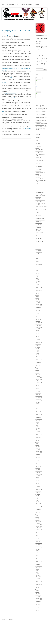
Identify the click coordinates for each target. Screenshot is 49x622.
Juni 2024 (37, 313)
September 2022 (39, 345)
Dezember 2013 (39, 506)
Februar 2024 (38, 319)
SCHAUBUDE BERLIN (39, 232)
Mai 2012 (37, 535)
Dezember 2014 (39, 488)
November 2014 (39, 489)
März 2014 (37, 501)
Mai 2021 (37, 370)
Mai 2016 (37, 462)
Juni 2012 (37, 533)
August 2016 (38, 457)
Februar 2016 (38, 466)
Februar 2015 (38, 484)
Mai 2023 (37, 333)
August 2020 (38, 383)
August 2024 (38, 310)
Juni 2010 (37, 570)
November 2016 (39, 452)
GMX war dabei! (39, 158)
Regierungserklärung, (10, 35)
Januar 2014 (38, 504)
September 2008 (39, 602)
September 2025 (39, 290)
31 (44, 63)
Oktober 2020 (38, 380)
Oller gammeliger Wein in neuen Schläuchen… (41, 120)
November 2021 (39, 360)
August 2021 (38, 365)
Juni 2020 (37, 386)
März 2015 (37, 483)
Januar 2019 (38, 413)
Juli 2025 (37, 293)
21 (39, 61)
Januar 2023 (38, 339)
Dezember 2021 (39, 359)
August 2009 (38, 586)
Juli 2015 (37, 477)
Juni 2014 (37, 497)
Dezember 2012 (39, 524)
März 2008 (37, 612)
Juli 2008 (37, 605)
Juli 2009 (37, 587)
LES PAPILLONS (38, 221)
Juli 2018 (37, 422)
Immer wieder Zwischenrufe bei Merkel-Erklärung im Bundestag (16, 31)
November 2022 (39, 342)
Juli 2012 (37, 532)
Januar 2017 (38, 449)
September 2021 (39, 364)
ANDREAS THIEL (38, 197)
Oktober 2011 (38, 546)
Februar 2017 (38, 448)
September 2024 (39, 308)
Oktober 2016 (38, 454)
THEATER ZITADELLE (39, 238)
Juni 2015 (37, 478)
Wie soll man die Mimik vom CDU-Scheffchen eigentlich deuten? (41, 128)
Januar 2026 (38, 284)
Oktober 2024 (38, 307)
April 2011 (37, 555)
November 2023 (39, 324)
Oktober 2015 (38, 472)
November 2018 (39, 416)
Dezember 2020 (39, 377)
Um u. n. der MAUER (39, 178)
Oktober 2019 (38, 399)
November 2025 (39, 287)
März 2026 (37, 281)
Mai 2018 (37, 425)
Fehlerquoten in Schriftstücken (10, 93)
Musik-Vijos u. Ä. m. (39, 168)
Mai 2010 (37, 572)
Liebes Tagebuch (39, 252)
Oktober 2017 (38, 435)
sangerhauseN (38, 175)
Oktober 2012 (38, 527)
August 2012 (38, 530)
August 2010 (38, 567)
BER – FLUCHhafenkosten (40, 203)
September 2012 (39, 529)
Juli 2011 (37, 550)
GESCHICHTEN (38, 157)
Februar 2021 (38, 374)
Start (3, 4)
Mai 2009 (37, 590)
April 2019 (37, 408)
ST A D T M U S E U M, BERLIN (41, 236)
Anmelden (37, 261)
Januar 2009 (38, 596)
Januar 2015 (38, 486)
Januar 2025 (38, 302)
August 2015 (38, 475)
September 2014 (39, 492)
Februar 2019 (38, 411)
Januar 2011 (38, 560)
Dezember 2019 (39, 396)
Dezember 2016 (39, 451)
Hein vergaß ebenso (6, 82)
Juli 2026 (37, 275)
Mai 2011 (37, 553)
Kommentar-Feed (39, 264)
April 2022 (37, 353)
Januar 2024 (38, 321)
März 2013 (37, 520)
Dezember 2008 (39, 598)
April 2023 (37, 334)
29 (41, 63)
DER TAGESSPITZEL (39, 151)
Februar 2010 (38, 576)
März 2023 (37, 336)
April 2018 (37, 426)
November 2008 (39, 599)
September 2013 (39, 511)
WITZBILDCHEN (38, 183)
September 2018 (39, 419)
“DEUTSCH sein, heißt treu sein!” (12, 4)
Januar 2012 (38, 541)
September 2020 (39, 382)
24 (44, 61)
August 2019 (38, 402)
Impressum (37, 4)
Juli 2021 (37, 367)
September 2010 (39, 566)
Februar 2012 (38, 540)
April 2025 (37, 298)
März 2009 (37, 593)
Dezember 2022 (39, 341)
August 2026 (38, 273)
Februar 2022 (38, 356)
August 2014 (38, 494)
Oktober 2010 (38, 564)
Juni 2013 (37, 515)
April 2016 (37, 463)
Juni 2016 (37, 460)
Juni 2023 (37, 331)
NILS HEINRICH (38, 227)
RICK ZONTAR (38, 229)
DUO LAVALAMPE (39, 250)
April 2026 (37, 279)
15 (41, 60)
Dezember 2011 (39, 543)
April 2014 (37, 500)
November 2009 (39, 581)
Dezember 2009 (39, 579)
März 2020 (37, 391)
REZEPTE (37, 174)
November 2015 (39, 471)
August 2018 (38, 420)
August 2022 (38, 347)
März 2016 (37, 465)
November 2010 (39, 563)
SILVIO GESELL (38, 233)
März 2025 (37, 299)
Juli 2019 (37, 403)
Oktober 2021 (38, 362)
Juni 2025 (37, 295)
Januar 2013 (38, 523)
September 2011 (39, 547)
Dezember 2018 (39, 414)
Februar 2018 (38, 429)
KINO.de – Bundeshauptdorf (41, 213)
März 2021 (37, 373)
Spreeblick (38, 253)
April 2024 (37, 316)
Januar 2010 (38, 578)
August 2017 (38, 439)
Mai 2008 (37, 608)
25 (46, 61)
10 (44, 58)
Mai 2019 (37, 406)
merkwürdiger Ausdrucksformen (15, 97)
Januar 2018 (38, 431)
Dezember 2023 (39, 322)
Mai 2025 (37, 296)
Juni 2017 (37, 442)
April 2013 (37, 518)
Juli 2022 (37, 348)
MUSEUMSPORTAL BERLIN (40, 224)
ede (20, 134)
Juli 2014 (37, 495)
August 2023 (38, 328)
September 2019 (39, 400)
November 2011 (39, 544)
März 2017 (37, 446)
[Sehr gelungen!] (39, 78)
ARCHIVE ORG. (38, 198)
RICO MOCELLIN (38, 230)
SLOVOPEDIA (38, 235)
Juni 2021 (37, 368)
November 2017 (39, 434)
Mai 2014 (37, 498)
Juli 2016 (37, 458)
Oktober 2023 (38, 325)
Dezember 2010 (39, 561)
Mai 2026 (37, 278)
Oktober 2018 (38, 417)
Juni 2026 (37, 276)
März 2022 (37, 354)
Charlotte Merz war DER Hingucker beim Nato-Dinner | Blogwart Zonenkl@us (41, 117)
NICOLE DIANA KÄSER (40, 226)
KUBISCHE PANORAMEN (40, 220)
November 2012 (39, 526)
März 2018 (37, 428)
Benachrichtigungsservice (27, 4)
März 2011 (37, 556)
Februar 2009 (38, 595)
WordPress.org (38, 266)
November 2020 (39, 379)
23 (42, 61)
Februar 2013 (38, 521)
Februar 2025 (38, 301)
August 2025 (38, 292)
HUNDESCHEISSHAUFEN (40, 161)
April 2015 (37, 481)
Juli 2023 (37, 330)
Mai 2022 (37, 351)
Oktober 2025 (38, 289)
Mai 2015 (37, 480)
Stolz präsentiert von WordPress (7, 619)
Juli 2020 (37, 385)
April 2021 (37, 371)
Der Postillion (38, 249)
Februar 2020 (38, 393)
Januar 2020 (38, 394)
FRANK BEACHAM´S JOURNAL (41, 209)
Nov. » (45, 64)
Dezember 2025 (39, 285)
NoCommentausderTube (40, 172)
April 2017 (37, 445)
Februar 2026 (38, 282)
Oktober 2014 (38, 491)
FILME (37, 155)
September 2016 (39, 455)
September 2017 (39, 437)
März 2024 (37, 318)
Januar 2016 (38, 468)
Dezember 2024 (39, 304)
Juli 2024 (37, 311)
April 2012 (37, 537)
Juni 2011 (37, 552)
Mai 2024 (37, 315)
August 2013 (38, 512)
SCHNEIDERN (38, 177)
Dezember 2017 (39, 432)
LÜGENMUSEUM (39, 223)
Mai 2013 (37, 517)
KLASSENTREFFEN (39, 166)
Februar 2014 (38, 503)
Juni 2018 (37, 423)
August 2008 (38, 604)
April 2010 (37, 573)
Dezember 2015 (39, 469)
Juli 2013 (37, 514)
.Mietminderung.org (39, 194)
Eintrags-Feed (38, 262)
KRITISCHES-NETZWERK (40, 218)
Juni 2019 (37, 405)
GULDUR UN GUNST (39, 160)
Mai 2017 (37, 443)
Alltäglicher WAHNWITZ (40, 138)
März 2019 (37, 409)
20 (37, 61)
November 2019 (39, 397)
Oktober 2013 (38, 509)
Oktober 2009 (38, 582)
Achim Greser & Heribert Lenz (41, 195)
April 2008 (37, 610)
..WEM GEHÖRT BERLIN (40, 192)
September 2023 (39, 327)
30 (42, 63)
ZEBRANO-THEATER (39, 241)
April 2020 (37, 390)
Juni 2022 (37, 350)
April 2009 (37, 592)
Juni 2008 (37, 607)
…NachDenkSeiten (39, 191)
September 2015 (39, 474)
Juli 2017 (37, 440)
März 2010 (37, 575)
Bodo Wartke (38, 204)
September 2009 (39, 584)
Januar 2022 (38, 357)
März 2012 (37, 538)
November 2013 (39, 507)
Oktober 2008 (38, 601)
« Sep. (37, 64)
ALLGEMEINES (38, 137)
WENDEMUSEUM (39, 240)
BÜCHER (37, 148)
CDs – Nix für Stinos (39, 149)
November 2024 (39, 305)
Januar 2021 (38, 376)
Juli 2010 (37, 569)
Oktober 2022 (38, 344)
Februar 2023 (38, 337)
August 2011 (38, 549)
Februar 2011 (38, 558)
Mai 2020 (37, 388)
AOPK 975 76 (38, 140)
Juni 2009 (37, 589)
